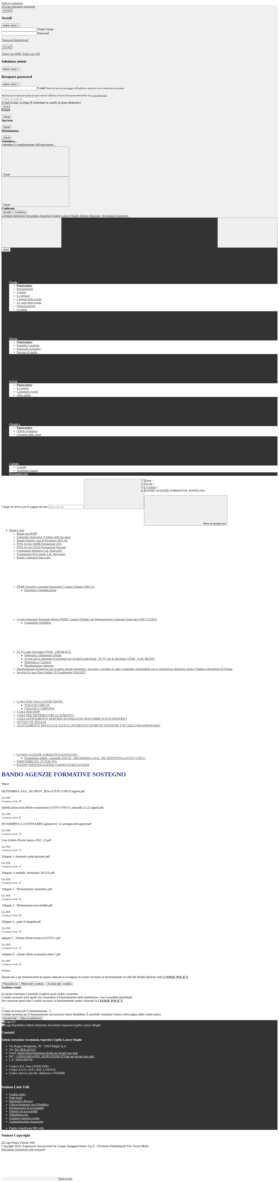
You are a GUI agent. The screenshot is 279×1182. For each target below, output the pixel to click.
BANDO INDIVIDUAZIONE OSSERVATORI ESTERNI (53, 765)
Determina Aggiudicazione (40, 590)
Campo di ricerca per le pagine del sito (24, 506)
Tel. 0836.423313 (25, 1049)
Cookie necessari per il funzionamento (25, 1011)
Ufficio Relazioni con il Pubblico (29, 1104)
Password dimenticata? (15, 40)
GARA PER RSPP (28, 711)
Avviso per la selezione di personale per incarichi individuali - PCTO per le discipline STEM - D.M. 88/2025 (89, 658)
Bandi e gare (16, 530)
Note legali (15, 1097)
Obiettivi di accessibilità (23, 1111)
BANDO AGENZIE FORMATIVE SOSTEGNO (47, 754)
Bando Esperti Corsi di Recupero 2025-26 (42, 540)
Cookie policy (17, 1094)
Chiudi (6, 116)
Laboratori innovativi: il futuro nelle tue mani (43, 537)
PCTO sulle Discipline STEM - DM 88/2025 (44, 652)
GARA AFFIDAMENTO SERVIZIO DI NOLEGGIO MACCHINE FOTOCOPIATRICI (72, 718)
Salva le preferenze (31, 1018)
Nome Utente (45, 29)
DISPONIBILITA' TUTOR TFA (37, 761)
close (6, 249)
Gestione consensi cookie (24, 1118)
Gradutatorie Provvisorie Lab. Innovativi (41, 554)
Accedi (7, 10)
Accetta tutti (59, 983)
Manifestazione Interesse (39, 665)
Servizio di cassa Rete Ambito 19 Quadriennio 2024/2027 (51, 672)
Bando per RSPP (27, 533)
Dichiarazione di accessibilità (26, 1108)
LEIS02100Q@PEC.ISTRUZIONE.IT (55, 1056)
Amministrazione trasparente (26, 1121)
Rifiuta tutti (32, 983)
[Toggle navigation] (31, 233)
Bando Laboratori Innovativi (34, 557)
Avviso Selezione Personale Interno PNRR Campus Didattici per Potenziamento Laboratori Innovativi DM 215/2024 (87, 619)
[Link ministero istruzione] (18, 6)
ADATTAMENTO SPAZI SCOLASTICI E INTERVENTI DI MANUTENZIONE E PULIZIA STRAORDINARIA (88, 725)
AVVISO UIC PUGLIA (31, 722)
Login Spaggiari (99, 95)
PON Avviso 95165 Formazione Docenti (41, 547)
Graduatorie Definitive (37, 622)
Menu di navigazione (214, 523)
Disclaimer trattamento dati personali (23, 1149)
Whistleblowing (18, 1114)
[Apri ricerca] (247, 233)
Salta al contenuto (12, 3)
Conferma (20, 212)
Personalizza (10, 983)
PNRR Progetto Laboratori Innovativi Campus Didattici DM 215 (56, 586)
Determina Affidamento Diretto (43, 655)
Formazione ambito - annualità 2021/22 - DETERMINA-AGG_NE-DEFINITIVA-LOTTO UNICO (84, 758)
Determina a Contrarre (37, 662)
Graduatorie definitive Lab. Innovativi (39, 550)
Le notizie (150, 487)
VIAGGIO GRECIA (37, 705)
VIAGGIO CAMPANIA (39, 708)
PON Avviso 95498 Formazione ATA (39, 544)
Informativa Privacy (21, 1101)
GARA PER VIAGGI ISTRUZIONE (40, 701)
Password (43, 33)
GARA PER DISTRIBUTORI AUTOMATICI (45, 715)
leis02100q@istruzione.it (48, 1053)
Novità (148, 483)
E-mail (41, 88)
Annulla (7, 212)
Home (147, 480)
